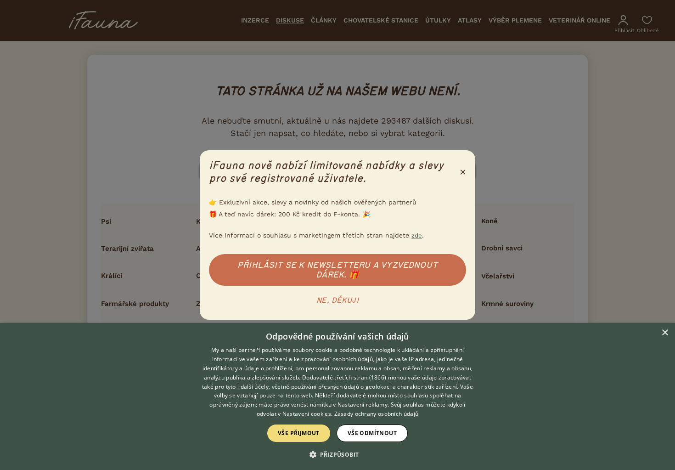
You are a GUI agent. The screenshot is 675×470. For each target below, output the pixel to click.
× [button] (664, 332)
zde (416, 235)
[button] (337, 454)
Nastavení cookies (306, 414)
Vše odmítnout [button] (372, 433)
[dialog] (337, 396)
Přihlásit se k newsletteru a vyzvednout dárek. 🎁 (337, 270)
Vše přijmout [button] (299, 433)
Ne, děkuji (337, 300)
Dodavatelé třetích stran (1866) (344, 377)
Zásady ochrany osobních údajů (376, 414)
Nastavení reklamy (363, 404)
